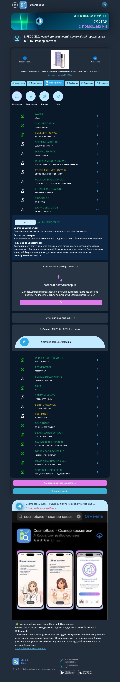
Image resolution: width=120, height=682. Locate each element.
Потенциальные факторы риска (58, 266)
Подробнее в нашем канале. (30, 648)
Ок (61, 302)
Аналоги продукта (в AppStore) (60, 483)
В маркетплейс (60, 491)
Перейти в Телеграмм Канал (41, 508)
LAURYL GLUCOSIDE (48, 222)
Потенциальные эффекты (58, 318)
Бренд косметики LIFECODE (60, 75)
